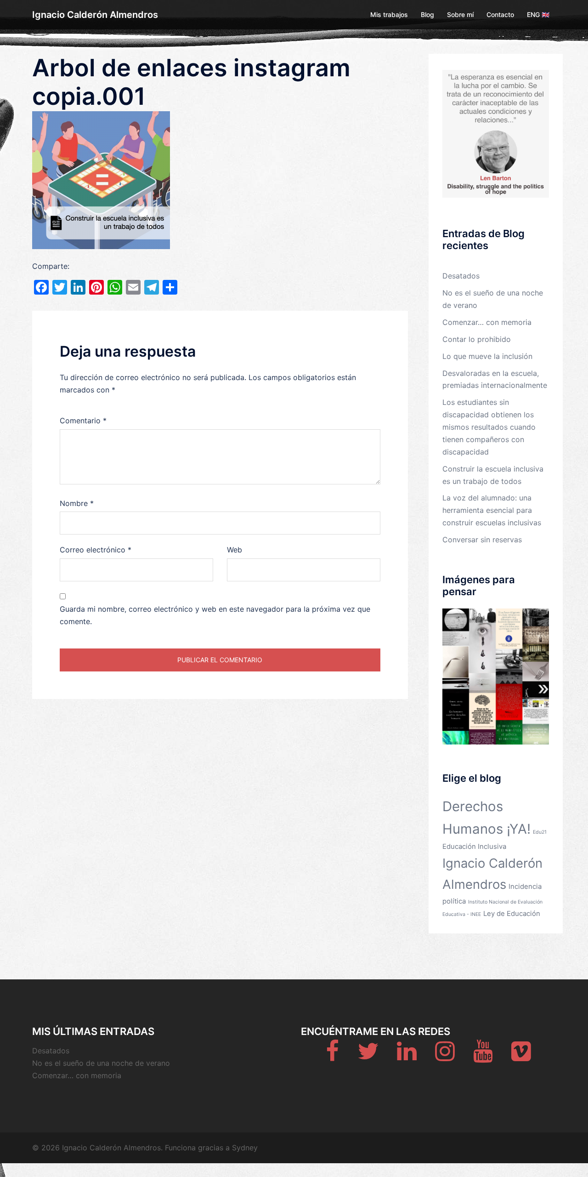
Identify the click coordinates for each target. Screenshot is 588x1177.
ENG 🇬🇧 (538, 14)
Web (234, 549)
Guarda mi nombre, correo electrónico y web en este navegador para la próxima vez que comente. (215, 615)
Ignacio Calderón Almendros (95, 14)
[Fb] (332, 1056)
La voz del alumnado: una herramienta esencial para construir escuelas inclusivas (491, 510)
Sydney (245, 1147)
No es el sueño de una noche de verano (101, 1063)
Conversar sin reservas (482, 539)
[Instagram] (445, 1056)
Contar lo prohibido (476, 339)
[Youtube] (483, 1056)
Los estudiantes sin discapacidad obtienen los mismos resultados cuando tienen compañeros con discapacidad (489, 427)
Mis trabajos (389, 14)
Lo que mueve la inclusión (487, 356)
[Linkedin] (407, 1056)
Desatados (461, 275)
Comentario (83, 420)
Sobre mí (460, 14)
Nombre (77, 503)
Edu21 (540, 832)
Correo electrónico (95, 549)
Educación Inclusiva (474, 846)
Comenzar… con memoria (486, 322)
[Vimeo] (521, 1056)
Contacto (500, 14)
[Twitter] (368, 1056)
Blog (427, 14)
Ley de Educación (511, 913)
